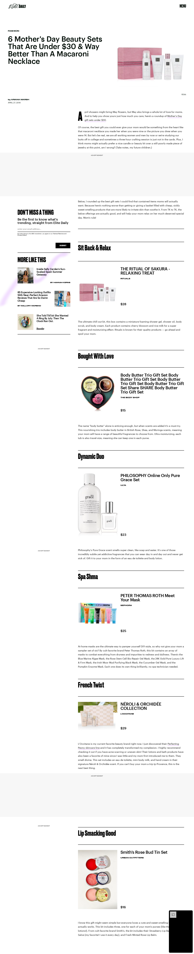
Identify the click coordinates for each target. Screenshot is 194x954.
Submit (63, 245)
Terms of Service (58, 233)
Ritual (184, 94)
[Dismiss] (190, 912)
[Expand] (172, 912)
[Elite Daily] (17, 6)
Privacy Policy (22, 235)
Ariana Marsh (20, 99)
